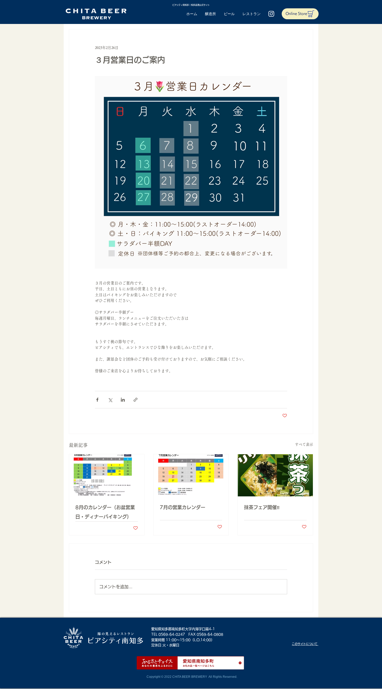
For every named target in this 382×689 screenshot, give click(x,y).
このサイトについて (305, 643)
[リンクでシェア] (135, 399)
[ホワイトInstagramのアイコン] (271, 14)
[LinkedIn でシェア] (122, 399)
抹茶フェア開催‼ (262, 507)
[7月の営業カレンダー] (191, 475)
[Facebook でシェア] (97, 399)
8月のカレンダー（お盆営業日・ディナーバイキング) (105, 512)
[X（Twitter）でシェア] (110, 399)
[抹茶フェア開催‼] (275, 475)
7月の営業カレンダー (182, 507)
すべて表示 (304, 444)
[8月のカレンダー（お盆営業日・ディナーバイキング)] (106, 475)
